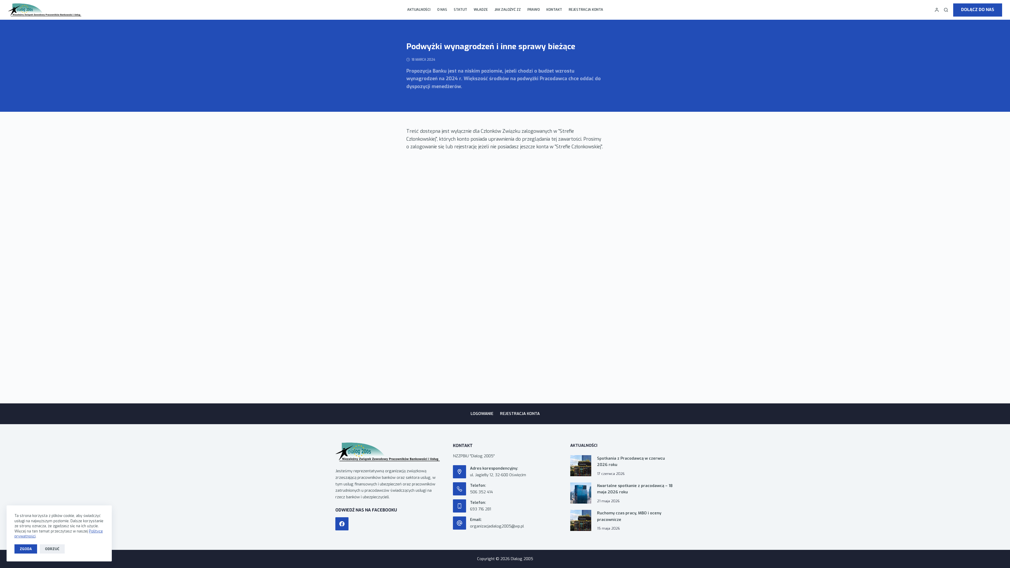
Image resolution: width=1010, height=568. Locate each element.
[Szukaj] (946, 10)
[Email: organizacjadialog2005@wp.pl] (459, 523)
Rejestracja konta (586, 9)
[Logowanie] (937, 10)
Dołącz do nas (977, 9)
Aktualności (419, 9)
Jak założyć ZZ (507, 9)
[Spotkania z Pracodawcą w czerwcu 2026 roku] (580, 465)
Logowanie (482, 413)
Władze (481, 9)
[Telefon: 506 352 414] (459, 488)
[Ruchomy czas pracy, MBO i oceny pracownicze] (580, 520)
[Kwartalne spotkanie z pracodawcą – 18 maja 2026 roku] (580, 493)
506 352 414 (481, 492)
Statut (460, 9)
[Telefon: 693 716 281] (459, 506)
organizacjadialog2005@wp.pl (497, 526)
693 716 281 (480, 509)
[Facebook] (342, 523)
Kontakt (554, 9)
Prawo (533, 9)
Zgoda (26, 549)
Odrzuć (52, 549)
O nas (442, 9)
